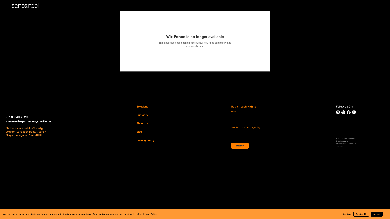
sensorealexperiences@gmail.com (28, 121)
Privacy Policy (145, 140)
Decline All (361, 214)
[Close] (386, 214)
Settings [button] (347, 214)
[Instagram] (343, 112)
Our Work (142, 115)
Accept (376, 214)
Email (233, 111)
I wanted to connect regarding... (246, 127)
